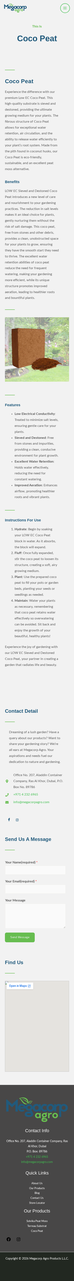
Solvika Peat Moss (37, 1221)
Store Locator (37, 1203)
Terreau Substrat (37, 1226)
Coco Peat (37, 1231)
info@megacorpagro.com (37, 1162)
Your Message (15, 900)
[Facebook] (9, 820)
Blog (37, 1193)
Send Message (19, 937)
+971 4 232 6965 (37, 1157)
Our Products (37, 1188)
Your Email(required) (21, 881)
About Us (37, 1183)
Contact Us (37, 1198)
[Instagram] (17, 820)
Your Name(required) (21, 862)
